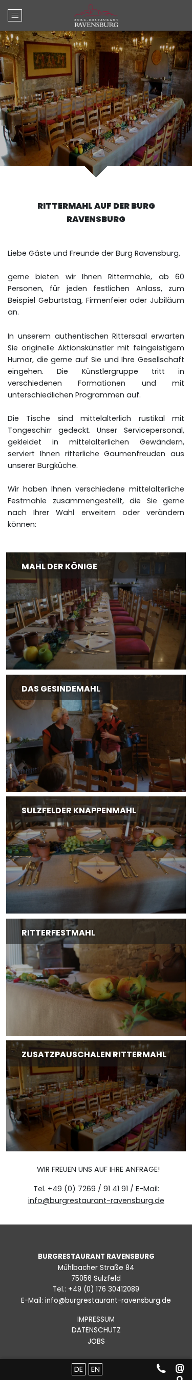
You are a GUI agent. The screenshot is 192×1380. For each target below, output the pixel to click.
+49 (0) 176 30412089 (103, 1289)
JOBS (96, 1341)
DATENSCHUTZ (96, 1330)
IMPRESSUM (96, 1319)
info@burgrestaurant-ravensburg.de (96, 1200)
